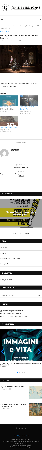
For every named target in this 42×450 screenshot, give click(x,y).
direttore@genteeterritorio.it (13, 311)
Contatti (3, 253)
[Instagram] (22, 428)
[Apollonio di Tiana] (9, 100)
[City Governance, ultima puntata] (35, 392)
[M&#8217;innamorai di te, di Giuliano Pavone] (29, 100)
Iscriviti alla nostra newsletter (10, 258)
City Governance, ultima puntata (12, 387)
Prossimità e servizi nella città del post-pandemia (13, 405)
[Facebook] (16, 428)
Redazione (5, 41)
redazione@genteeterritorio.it (13, 313)
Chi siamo (3, 248)
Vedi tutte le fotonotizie (21, 233)
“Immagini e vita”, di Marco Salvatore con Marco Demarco (21, 363)
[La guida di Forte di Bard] (9, 121)
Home (2, 26)
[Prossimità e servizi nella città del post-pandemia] (35, 409)
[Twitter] (19, 428)
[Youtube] (25, 428)
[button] (2, 213)
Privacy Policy (4, 264)
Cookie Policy (16, 436)
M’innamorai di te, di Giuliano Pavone (27, 108)
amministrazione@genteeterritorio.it (15, 316)
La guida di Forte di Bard (8, 127)
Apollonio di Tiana (6, 107)
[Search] (40, 19)
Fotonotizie (12, 26)
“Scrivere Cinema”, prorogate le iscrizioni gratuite (21, 213)
